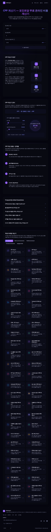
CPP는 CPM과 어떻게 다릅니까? (12, 215)
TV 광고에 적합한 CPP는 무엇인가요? (14, 211)
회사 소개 (36, 2)
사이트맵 (19, 514)
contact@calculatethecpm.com (11, 520)
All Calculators (9, 240)
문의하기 (46, 2)
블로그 (41, 2)
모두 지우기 (26, 47)
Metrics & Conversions (19, 240)
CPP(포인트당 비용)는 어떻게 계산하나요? (15, 204)
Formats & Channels (10, 243)
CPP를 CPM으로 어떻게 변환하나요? (13, 219)
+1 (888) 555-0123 (8, 523)
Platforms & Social (30, 240)
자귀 (13, 514)
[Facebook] (41, 521)
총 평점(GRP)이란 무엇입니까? (12, 207)
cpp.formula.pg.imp (11, 127)
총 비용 (8, 120)
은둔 (16, 514)
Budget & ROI (20, 243)
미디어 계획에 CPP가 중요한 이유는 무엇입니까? (16, 223)
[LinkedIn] (47, 521)
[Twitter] (44, 521)
